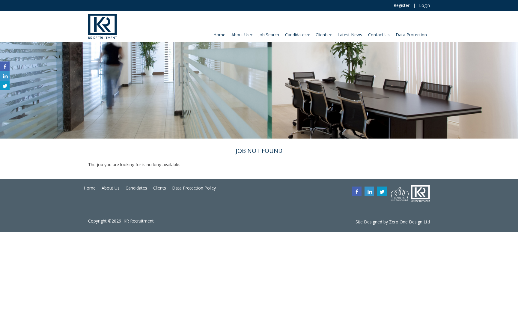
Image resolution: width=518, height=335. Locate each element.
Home (90, 188)
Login (424, 5)
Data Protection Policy (194, 188)
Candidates (136, 188)
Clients (159, 188)
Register (401, 5)
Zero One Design (405, 222)
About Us (111, 188)
